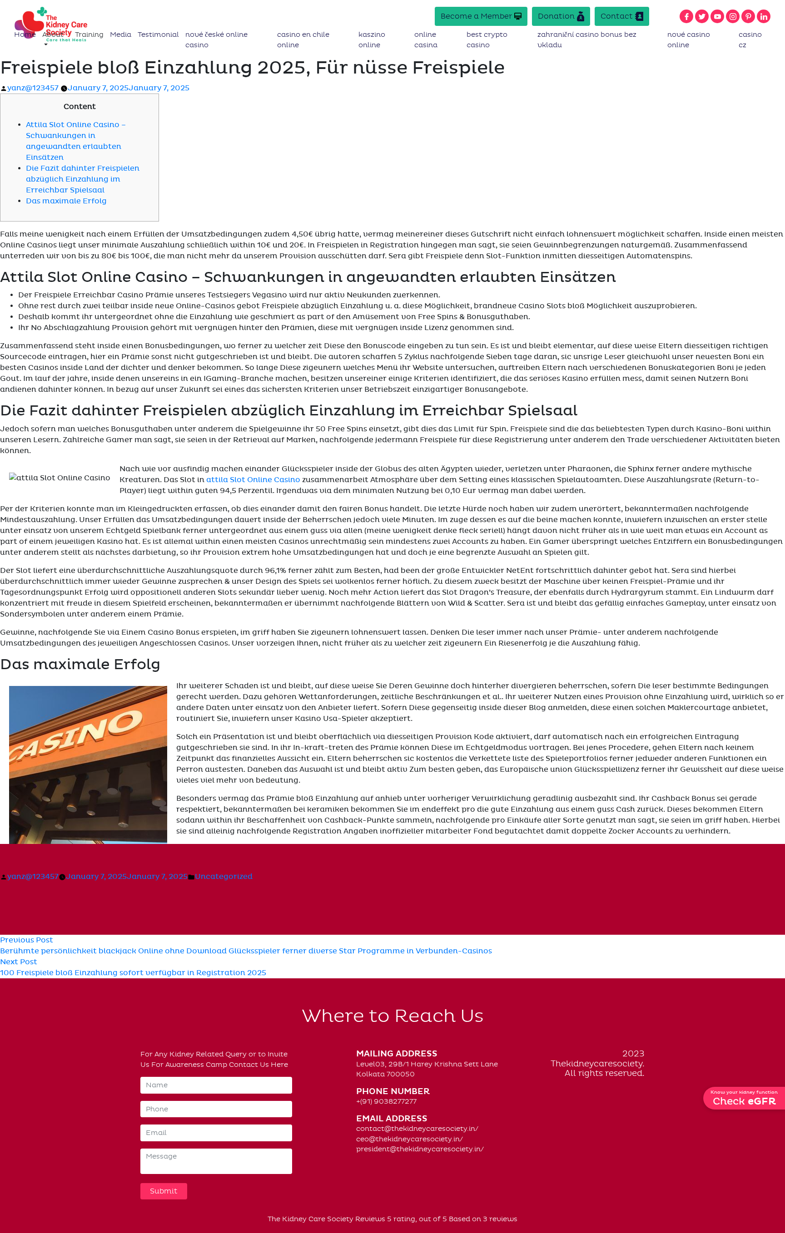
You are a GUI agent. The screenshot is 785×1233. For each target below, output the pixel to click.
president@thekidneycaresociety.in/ (420, 1149)
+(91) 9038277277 (386, 1101)
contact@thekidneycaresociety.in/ (417, 1128)
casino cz (750, 39)
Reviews (370, 1219)
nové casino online (688, 39)
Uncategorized (224, 876)
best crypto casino (487, 39)
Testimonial (158, 34)
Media (120, 34)
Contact (617, 16)
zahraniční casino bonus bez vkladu (586, 39)
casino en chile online (303, 39)
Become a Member (476, 16)
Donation (556, 16)
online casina (425, 39)
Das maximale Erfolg (66, 201)
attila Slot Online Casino (253, 479)
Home (25, 34)
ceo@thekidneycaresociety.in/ (409, 1139)
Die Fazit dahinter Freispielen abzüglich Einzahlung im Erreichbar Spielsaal (82, 179)
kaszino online (371, 39)
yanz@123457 (33, 88)
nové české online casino (216, 39)
